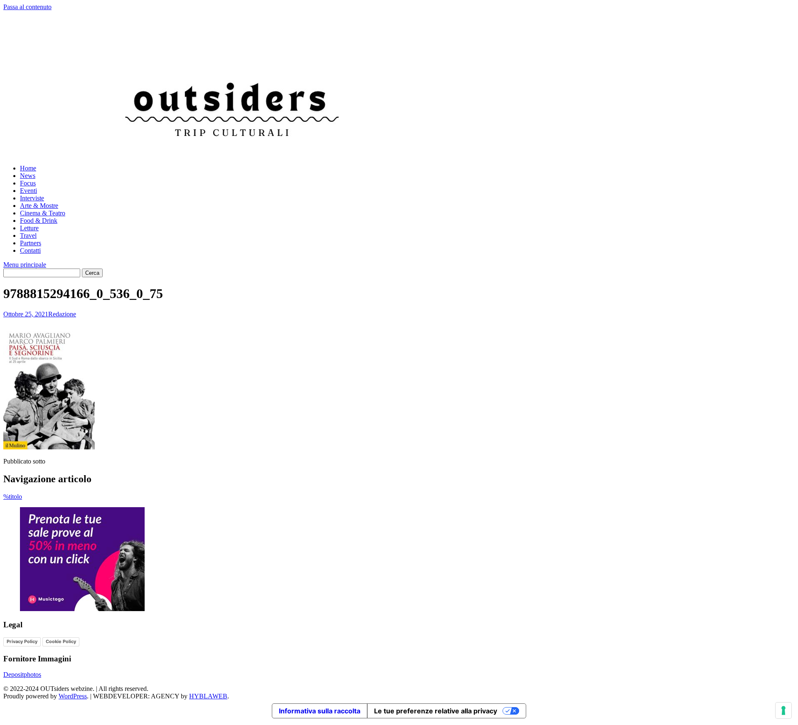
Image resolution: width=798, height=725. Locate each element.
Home (28, 168)
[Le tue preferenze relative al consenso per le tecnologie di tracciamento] (783, 710)
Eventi (28, 190)
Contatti (30, 250)
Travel (28, 235)
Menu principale (24, 264)
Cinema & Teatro (42, 213)
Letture (29, 228)
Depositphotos (22, 674)
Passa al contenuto (27, 6)
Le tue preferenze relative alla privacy (435, 711)
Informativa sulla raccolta (319, 711)
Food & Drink (38, 220)
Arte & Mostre (39, 205)
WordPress (73, 696)
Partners (30, 243)
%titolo (12, 496)
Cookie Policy (61, 641)
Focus (28, 183)
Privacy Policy (22, 641)
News (27, 175)
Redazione (62, 314)
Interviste (32, 198)
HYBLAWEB (208, 696)
